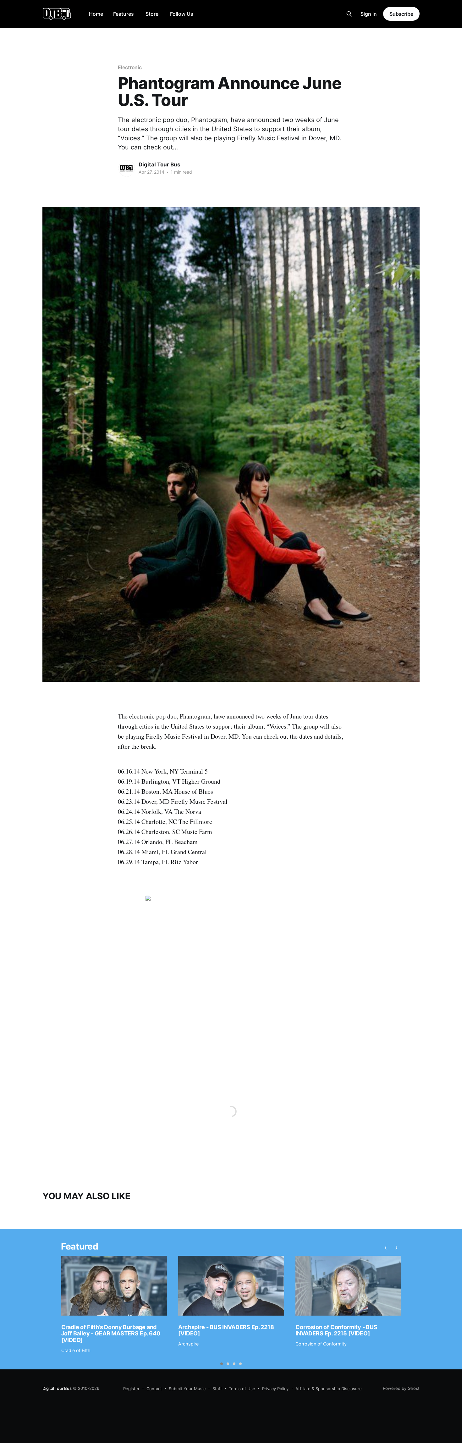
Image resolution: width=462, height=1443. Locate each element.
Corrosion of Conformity (321, 1343)
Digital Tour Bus (159, 164)
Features (123, 14)
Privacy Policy (275, 1388)
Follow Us (181, 14)
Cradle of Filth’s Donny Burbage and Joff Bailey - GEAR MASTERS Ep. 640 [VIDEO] (110, 1333)
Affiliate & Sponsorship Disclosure (328, 1388)
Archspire (188, 1343)
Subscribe (401, 14)
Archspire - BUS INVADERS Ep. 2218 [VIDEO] (226, 1330)
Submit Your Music (187, 1388)
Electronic (130, 67)
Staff (217, 1388)
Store (152, 14)
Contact (154, 1388)
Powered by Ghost (401, 1388)
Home (96, 14)
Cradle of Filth (76, 1350)
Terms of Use (242, 1388)
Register (131, 1388)
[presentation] (385, 1247)
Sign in (368, 14)
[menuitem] (96, 14)
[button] (221, 1364)
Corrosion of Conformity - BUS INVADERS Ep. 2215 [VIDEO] (336, 1330)
